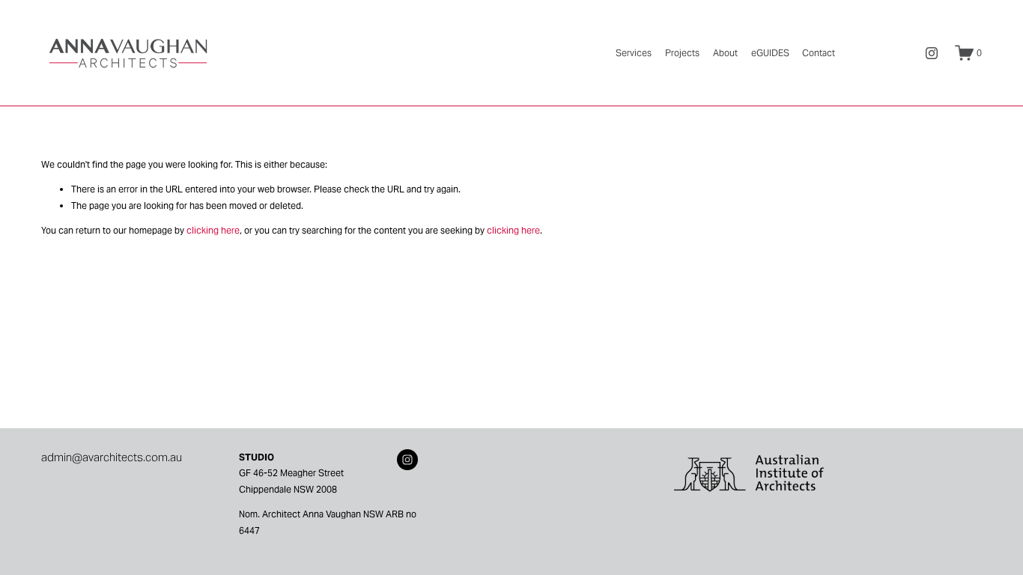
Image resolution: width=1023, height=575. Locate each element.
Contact (818, 52)
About (725, 52)
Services (634, 52)
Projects (682, 52)
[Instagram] (931, 53)
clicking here (213, 230)
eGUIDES (770, 52)
